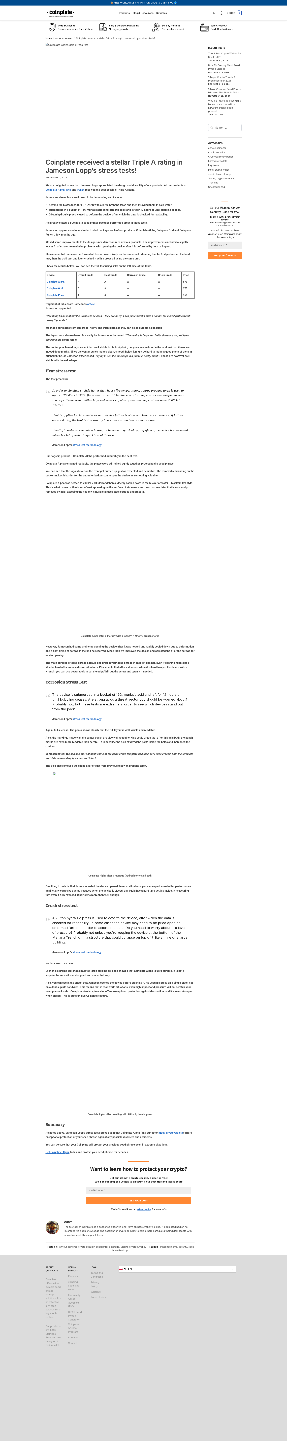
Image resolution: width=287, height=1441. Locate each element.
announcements (64, 38)
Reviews (73, 1276)
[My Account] (221, 13)
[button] (234, 13)
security (183, 1246)
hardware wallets (217, 161)
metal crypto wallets (170, 1132)
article (91, 304)
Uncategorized (216, 186)
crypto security (86, 1246)
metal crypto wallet (218, 169)
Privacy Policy (95, 1284)
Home (49, 38)
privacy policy (144, 1209)
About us (73, 1337)
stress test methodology (87, 445)
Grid (68, 189)
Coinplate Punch (56, 295)
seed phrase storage (107, 1246)
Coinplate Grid (55, 288)
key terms (213, 165)
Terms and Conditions (97, 1274)
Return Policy (98, 1297)
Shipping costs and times (73, 1285)
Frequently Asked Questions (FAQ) (74, 1301)
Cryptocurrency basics (220, 156)
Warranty (96, 1291)
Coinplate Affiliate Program (73, 1328)
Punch (80, 189)
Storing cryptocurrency (133, 1246)
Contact (72, 1343)
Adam (68, 1222)
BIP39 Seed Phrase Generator (75, 1315)
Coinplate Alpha (55, 189)
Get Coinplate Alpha (58, 1152)
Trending (213, 182)
